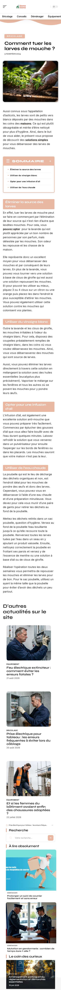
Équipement (13, 664)
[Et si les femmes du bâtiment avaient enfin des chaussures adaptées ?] (29, 778)
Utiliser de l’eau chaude (22, 187)
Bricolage (15, 36)
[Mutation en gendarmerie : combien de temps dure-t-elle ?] (31, 927)
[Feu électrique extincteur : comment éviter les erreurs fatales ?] (29, 642)
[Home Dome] (21, 6)
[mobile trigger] (5, 6)
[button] (52, 825)
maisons (25, 123)
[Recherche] (48, 6)
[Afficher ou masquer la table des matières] (47, 161)
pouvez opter (11, 229)
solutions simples (36, 139)
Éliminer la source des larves (25, 169)
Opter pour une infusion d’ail (25, 181)
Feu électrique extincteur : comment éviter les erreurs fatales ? (29, 671)
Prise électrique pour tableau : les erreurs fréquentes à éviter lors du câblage (28, 739)
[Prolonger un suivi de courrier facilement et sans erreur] (31, 874)
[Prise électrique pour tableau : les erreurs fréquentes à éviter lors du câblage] (29, 709)
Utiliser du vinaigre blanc (23, 175)
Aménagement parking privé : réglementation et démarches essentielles (27, 979)
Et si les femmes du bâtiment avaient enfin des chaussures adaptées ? (28, 808)
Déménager (12, 893)
